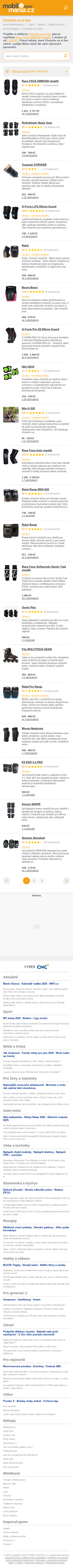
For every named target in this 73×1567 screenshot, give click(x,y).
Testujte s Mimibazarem (14, 1480)
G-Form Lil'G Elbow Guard (39, 206)
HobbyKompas (10, 1451)
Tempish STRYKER (34, 164)
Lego (5, 1492)
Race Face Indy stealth (37, 450)
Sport (31, 24)
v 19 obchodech (30, 399)
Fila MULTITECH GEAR (37, 649)
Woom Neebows (32, 728)
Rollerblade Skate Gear (37, 122)
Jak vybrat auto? (11, 1467)
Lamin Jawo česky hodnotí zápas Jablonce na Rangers (29, 1414)
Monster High (9, 1484)
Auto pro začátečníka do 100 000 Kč (20, 1455)
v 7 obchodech (29, 480)
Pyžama (7, 1495)
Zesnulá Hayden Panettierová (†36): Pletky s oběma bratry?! (32, 1061)
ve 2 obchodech (30, 278)
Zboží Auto (8, 1459)
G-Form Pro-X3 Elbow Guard (40, 329)
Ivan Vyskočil (9, 1406)
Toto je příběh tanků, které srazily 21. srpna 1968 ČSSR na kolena (34, 1132)
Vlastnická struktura (55, 1563)
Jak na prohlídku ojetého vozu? (18, 1447)
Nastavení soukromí (34, 1563)
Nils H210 (28, 366)
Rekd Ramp (29, 524)
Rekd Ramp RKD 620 (35, 489)
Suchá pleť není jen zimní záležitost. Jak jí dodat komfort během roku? (36, 1104)
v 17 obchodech (30, 441)
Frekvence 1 (9, 1540)
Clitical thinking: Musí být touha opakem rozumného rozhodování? (34, 1305)
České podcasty (11, 1532)
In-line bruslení (11, 29)
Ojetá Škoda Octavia (13, 1463)
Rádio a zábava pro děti (14, 1536)
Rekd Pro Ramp (32, 686)
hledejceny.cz (9, 1427)
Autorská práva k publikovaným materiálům (25, 1557)
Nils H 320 (28, 408)
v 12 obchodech (30, 197)
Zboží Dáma (9, 1439)
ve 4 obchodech (30, 113)
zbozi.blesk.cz (10, 1443)
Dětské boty (9, 1507)
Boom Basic (30, 287)
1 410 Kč (12, 40)
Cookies (19, 1563)
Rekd (25, 245)
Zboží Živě (8, 1431)
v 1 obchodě (28, 515)
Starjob (6, 1528)
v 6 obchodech (29, 155)
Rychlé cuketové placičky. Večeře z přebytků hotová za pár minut (34, 1093)
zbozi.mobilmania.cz (14, 24)
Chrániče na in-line (40, 34)
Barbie (6, 1487)
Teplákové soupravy (12, 1503)
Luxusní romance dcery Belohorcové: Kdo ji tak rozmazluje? (31, 1072)
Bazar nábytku (10, 1515)
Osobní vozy (9, 1435)
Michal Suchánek (11, 1410)
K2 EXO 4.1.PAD (32, 762)
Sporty (41, 24)
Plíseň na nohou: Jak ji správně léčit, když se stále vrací (29, 1346)
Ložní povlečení (10, 1511)
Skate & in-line (56, 24)
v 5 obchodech (29, 677)
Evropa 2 (7, 1544)
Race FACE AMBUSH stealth (33, 37)
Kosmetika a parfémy (13, 1499)
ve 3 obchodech (30, 320)
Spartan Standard (33, 837)
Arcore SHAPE (31, 804)
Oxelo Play (29, 607)
